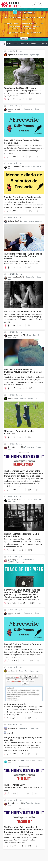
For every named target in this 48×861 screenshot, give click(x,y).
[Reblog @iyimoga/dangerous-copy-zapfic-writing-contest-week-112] (36, 754)
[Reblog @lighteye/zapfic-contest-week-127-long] (37, 99)
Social (22, 44)
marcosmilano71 (15, 277)
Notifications (31, 44)
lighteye (11, 54)
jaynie (10, 560)
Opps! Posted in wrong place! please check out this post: (23, 788)
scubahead (12, 499)
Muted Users (27, 26)
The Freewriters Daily (14, 785)
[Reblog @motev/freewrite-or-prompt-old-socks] (36, 437)
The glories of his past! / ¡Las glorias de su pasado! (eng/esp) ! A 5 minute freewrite (23, 256)
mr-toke (11, 671)
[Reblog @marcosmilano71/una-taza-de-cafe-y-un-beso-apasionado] (36, 325)
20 (31, 550)
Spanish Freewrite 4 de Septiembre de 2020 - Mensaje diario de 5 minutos (22, 198)
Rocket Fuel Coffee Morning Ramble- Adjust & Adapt (22, 535)
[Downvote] (8, 99)
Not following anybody (29, 23)
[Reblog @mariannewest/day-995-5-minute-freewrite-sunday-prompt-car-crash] (38, 660)
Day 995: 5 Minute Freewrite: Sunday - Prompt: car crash (22, 645)
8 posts (16, 23)
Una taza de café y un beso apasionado (23, 311)
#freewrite (22, 398)
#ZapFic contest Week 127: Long (20, 88)
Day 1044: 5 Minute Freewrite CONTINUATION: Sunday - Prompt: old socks (23, 371)
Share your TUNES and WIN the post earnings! (21, 599)
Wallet (44, 44)
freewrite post (9, 434)
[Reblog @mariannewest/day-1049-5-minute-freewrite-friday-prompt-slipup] (37, 156)
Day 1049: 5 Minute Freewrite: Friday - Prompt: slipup (22, 141)
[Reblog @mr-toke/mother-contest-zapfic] (36, 718)
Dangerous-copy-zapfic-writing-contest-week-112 (23, 738)
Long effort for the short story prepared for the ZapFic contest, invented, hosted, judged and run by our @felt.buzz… (23, 93)
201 (33, 603)
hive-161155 (11, 51)
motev (10, 398)
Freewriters (24, 54)
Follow (24, 38)
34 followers (8, 23)
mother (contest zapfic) (15, 704)
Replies (15, 44)
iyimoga (11, 728)
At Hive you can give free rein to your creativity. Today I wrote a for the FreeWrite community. (22, 262)
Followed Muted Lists (28, 29)
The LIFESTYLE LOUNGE (30, 499)
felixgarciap (13, 221)
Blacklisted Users (14, 26)
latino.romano (14, 166)
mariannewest (14, 109)
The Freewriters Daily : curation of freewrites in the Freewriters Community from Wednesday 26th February (23, 829)
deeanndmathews (15, 335)
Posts (8, 44)
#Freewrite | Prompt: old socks (19, 431)
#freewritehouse (28, 761)
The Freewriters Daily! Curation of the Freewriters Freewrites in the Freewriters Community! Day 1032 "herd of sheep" (23, 473)
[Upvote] (5, 99)
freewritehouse (14, 447)
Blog (3, 44)
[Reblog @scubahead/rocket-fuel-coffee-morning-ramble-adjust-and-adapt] (37, 550)
